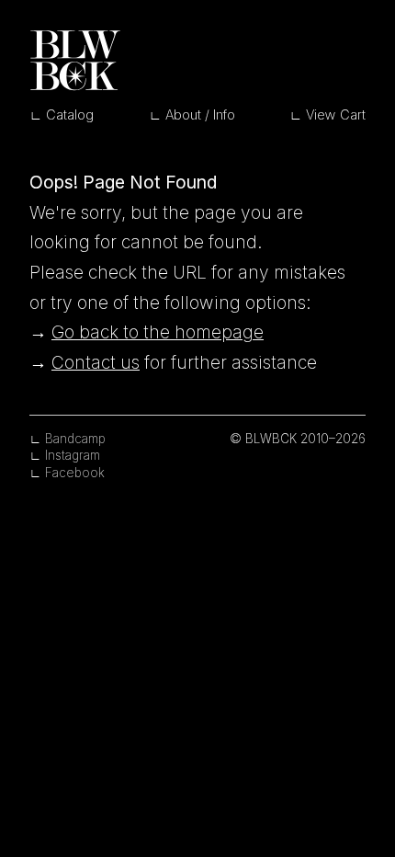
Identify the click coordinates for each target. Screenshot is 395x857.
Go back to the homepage (157, 332)
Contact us (95, 362)
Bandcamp (75, 438)
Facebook (75, 472)
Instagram (72, 455)
